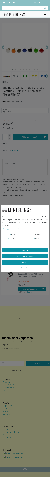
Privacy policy (8, 229)
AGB (4, 435)
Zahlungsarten (8, 382)
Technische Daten (10, 171)
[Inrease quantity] (9, 135)
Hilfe (4, 390)
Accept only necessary (25, 256)
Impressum (7, 437)
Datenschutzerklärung (11, 432)
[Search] (44, 8)
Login (5, 408)
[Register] (14, 2)
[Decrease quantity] (9, 138)
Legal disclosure (20, 229)
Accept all (25, 250)
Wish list (8, 144)
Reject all (25, 262)
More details (25, 268)
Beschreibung (9, 163)
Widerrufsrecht (8, 387)
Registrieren (7, 405)
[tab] (25, 163)
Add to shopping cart (29, 137)
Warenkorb (7, 411)
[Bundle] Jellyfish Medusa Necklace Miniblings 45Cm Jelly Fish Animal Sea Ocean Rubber (30, 274)
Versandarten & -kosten (11, 385)
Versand (15, 150)
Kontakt (6, 429)
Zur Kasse (6, 414)
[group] (9, 277)
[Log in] (9, 2)
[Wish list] (35, 2)
